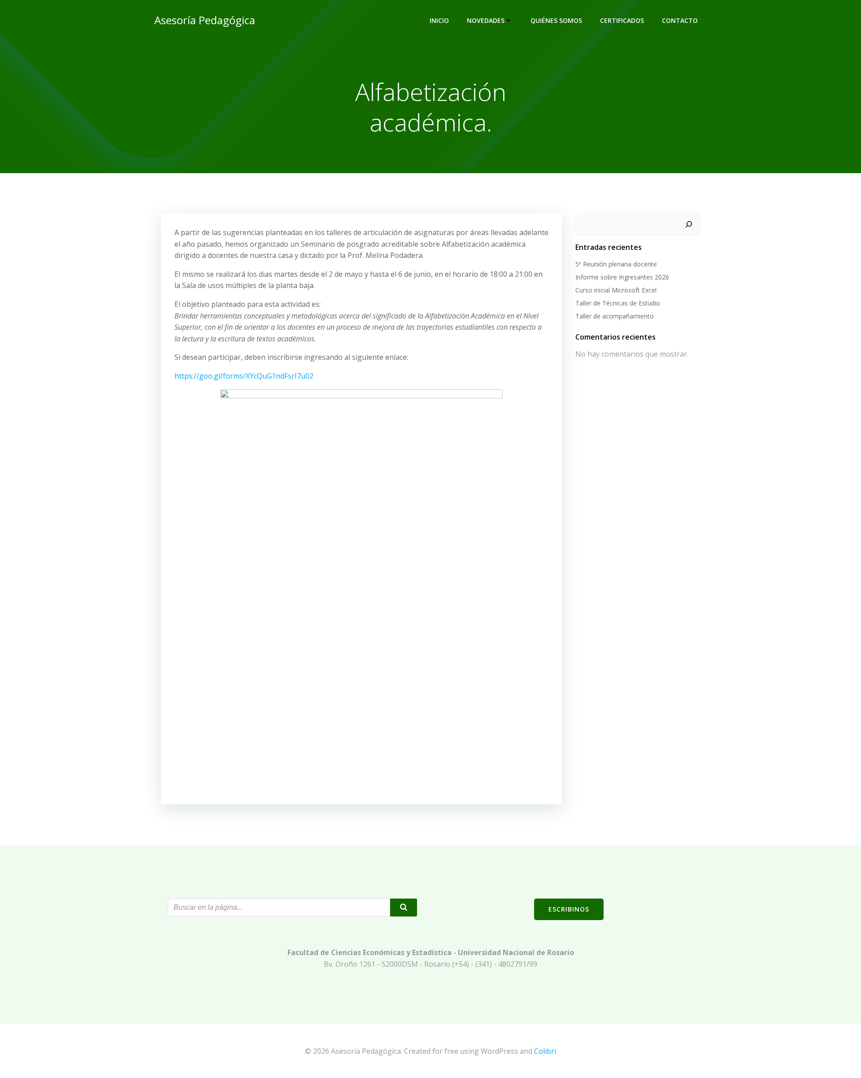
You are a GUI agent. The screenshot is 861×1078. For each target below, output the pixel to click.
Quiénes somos (556, 20)
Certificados (622, 20)
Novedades (485, 20)
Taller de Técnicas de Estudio (617, 303)
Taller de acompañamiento (614, 316)
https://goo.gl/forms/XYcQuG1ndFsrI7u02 (243, 376)
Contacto (680, 20)
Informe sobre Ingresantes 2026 (622, 277)
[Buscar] (689, 224)
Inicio (439, 20)
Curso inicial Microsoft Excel (616, 290)
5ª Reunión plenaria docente (616, 264)
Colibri (545, 1051)
